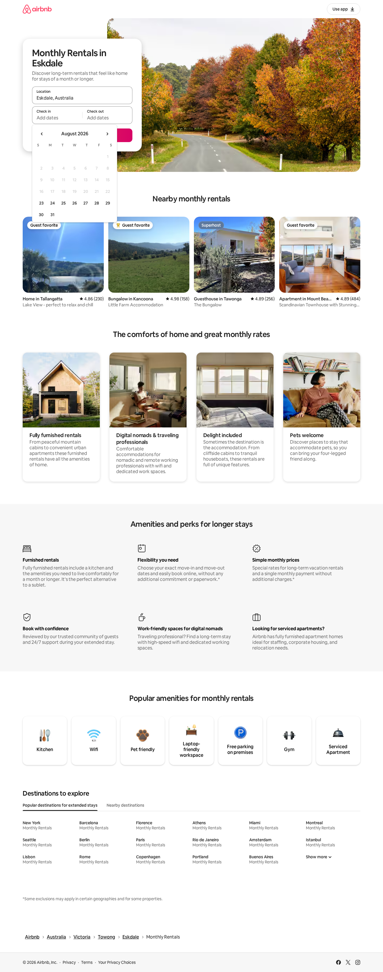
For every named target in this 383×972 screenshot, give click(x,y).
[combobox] (82, 97)
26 (74, 203)
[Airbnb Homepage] (37, 9)
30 (41, 214)
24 (52, 203)
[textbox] (57, 117)
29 (107, 203)
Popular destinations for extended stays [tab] (60, 805)
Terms (87, 962)
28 (96, 203)
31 (52, 214)
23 (41, 203)
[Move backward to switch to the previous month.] (42, 134)
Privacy (69, 962)
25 (63, 203)
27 (85, 203)
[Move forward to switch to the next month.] (107, 134)
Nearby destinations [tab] (125, 805)
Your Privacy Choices (117, 962)
